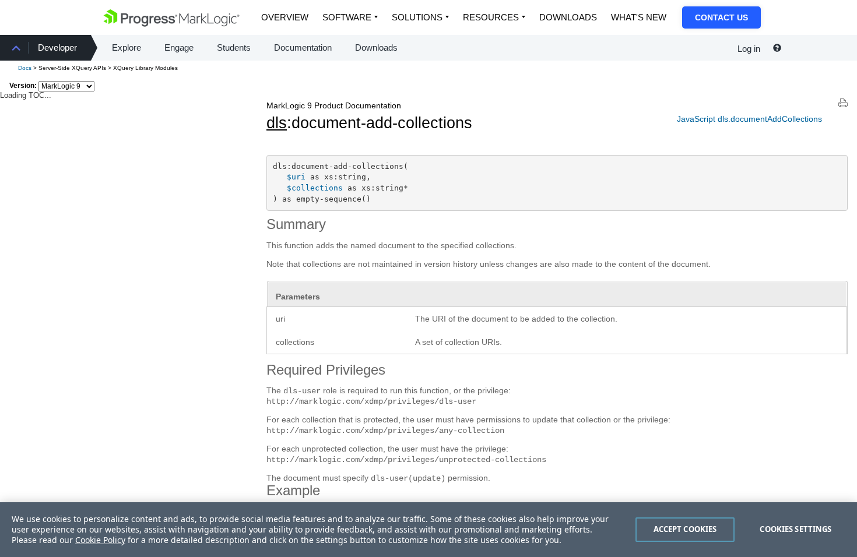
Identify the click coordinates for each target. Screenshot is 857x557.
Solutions (417, 17)
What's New (638, 17)
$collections (315, 188)
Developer (57, 47)
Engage (179, 47)
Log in (748, 49)
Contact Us (721, 17)
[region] (428, 529)
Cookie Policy (100, 539)
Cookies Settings (795, 529)
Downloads (568, 17)
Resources (491, 17)
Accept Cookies (685, 529)
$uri (296, 176)
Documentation (303, 47)
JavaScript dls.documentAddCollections (749, 119)
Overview (284, 17)
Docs (24, 68)
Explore (126, 47)
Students (234, 47)
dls (276, 123)
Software (346, 17)
